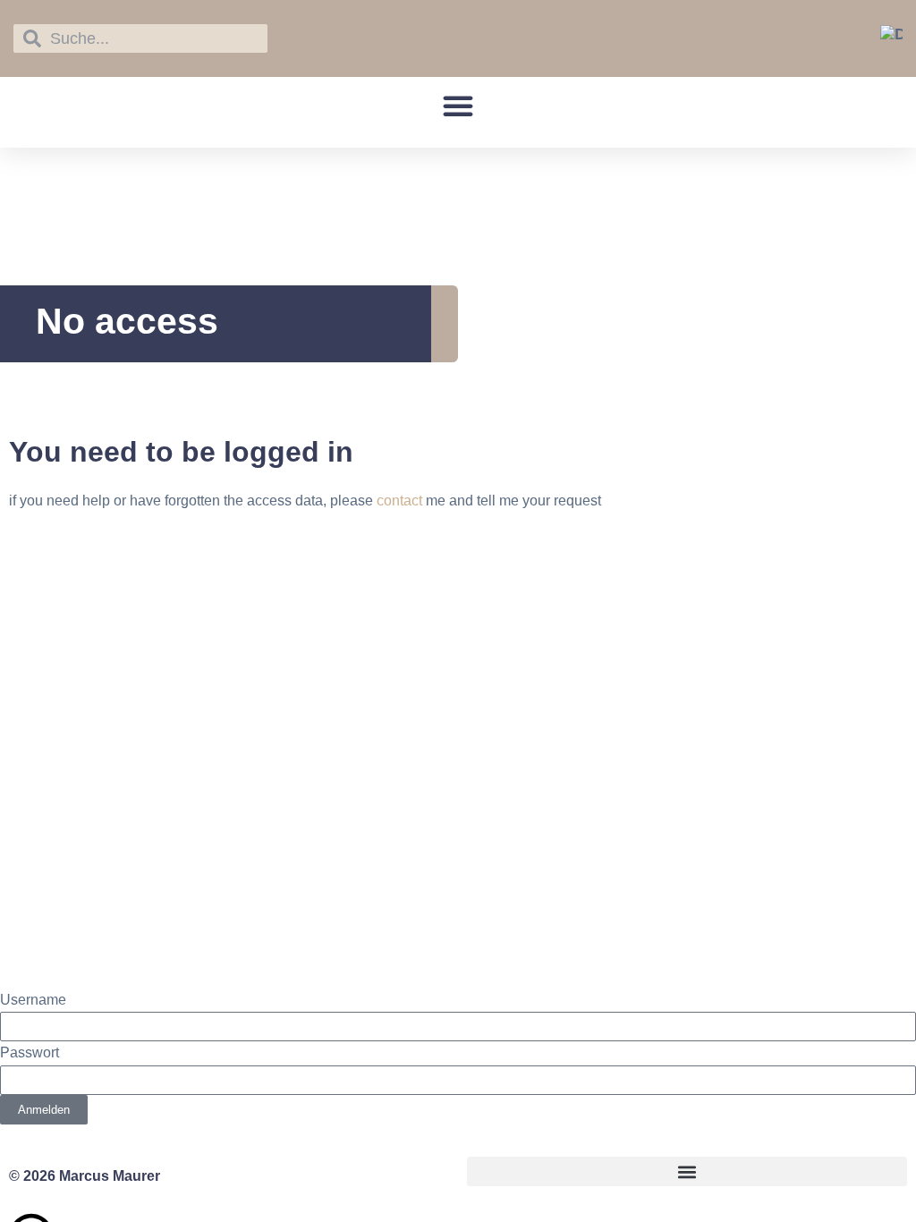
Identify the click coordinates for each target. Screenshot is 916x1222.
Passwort (29, 1052)
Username (33, 999)
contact (399, 500)
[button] (458, 105)
